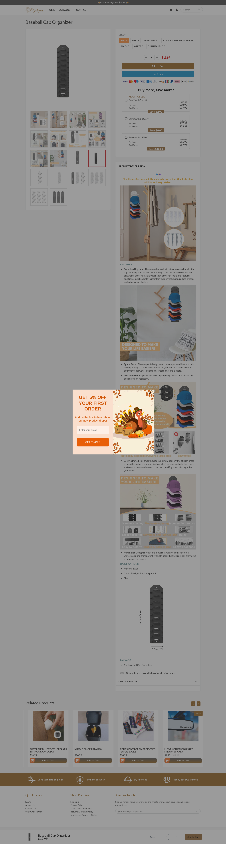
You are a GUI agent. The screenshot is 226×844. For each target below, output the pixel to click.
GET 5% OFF (92, 442)
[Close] (150, 393)
